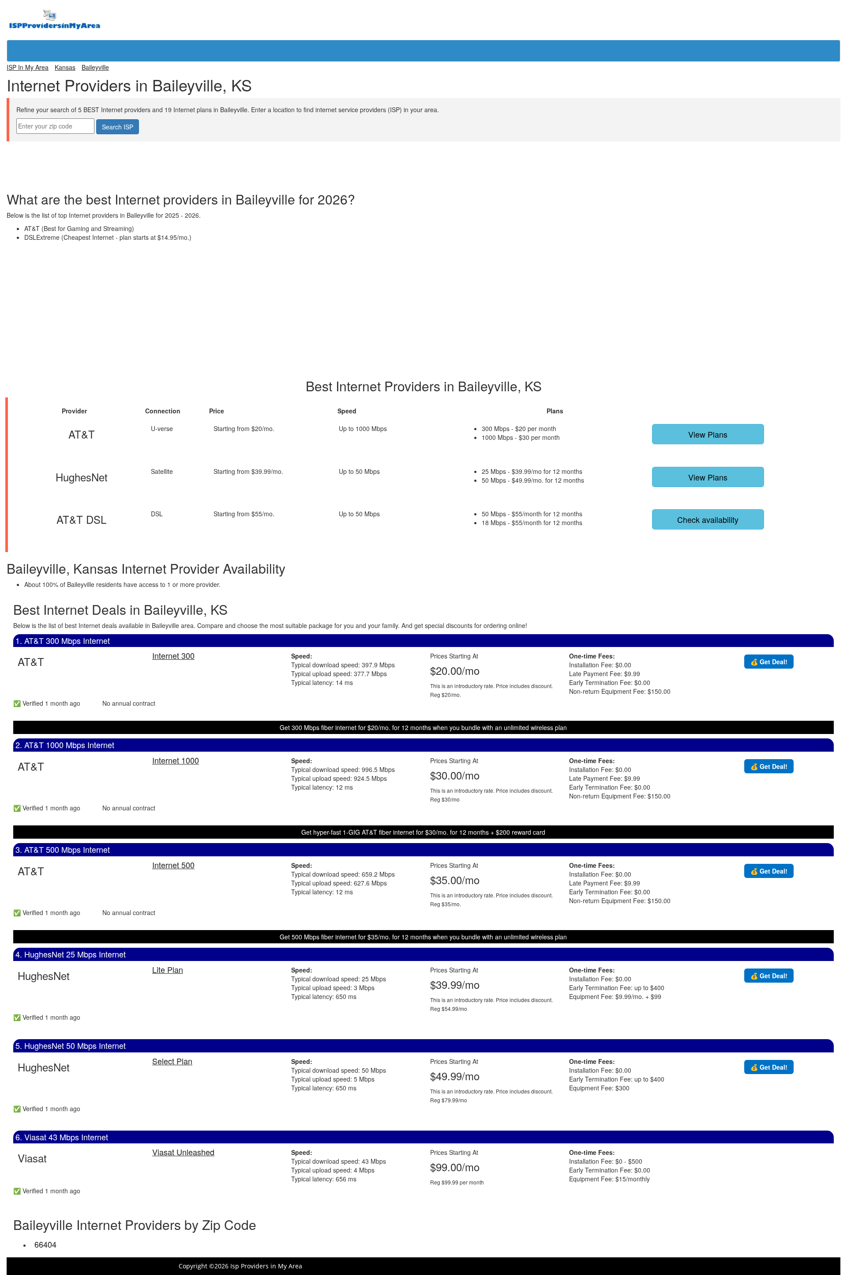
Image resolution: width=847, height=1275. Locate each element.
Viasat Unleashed (183, 1152)
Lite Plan (167, 969)
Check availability (707, 519)
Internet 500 (173, 864)
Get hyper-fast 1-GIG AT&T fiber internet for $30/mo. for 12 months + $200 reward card (423, 832)
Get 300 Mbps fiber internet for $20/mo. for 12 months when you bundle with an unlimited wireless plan (423, 727)
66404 (45, 1244)
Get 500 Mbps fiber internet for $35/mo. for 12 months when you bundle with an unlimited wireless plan (423, 936)
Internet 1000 (175, 760)
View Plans (707, 434)
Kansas (65, 67)
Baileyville (95, 67)
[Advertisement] (423, 161)
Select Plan (172, 1061)
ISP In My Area (28, 67)
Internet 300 (173, 655)
